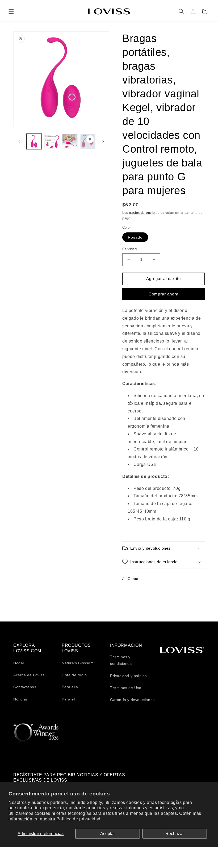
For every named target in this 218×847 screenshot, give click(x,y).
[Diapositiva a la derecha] (103, 141)
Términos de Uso (125, 688)
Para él (68, 699)
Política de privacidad (78, 819)
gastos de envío (142, 213)
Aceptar (107, 833)
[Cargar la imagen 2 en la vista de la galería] (52, 141)
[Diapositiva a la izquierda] (19, 141)
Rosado (135, 237)
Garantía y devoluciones (132, 700)
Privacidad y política (128, 676)
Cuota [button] (133, 579)
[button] (11, 11)
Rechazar (174, 833)
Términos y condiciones (121, 660)
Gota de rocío (74, 675)
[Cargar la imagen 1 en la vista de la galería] (34, 141)
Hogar (18, 663)
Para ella (70, 687)
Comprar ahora (163, 294)
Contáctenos (24, 687)
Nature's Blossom (78, 663)
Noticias (20, 699)
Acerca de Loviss (29, 675)
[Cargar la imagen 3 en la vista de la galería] (70, 141)
